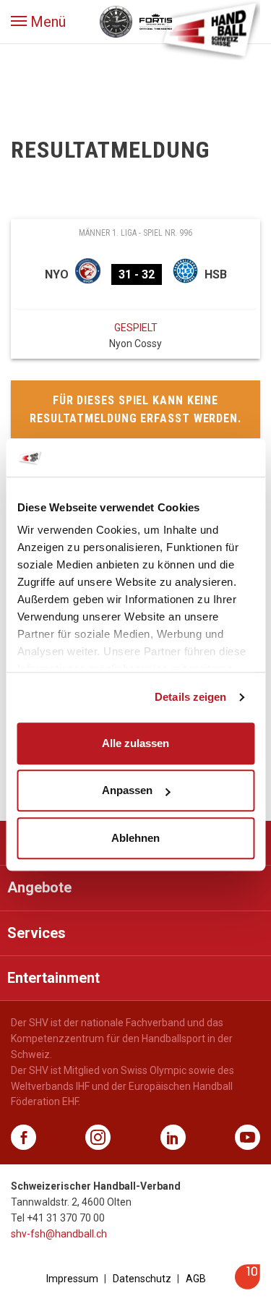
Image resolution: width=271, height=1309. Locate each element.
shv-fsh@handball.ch (59, 1234)
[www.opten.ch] (247, 1285)
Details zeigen (190, 697)
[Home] (209, 29)
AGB (196, 1278)
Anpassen (127, 790)
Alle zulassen (135, 743)
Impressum (72, 1278)
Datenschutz (142, 1278)
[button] (38, 21)
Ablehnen (135, 838)
